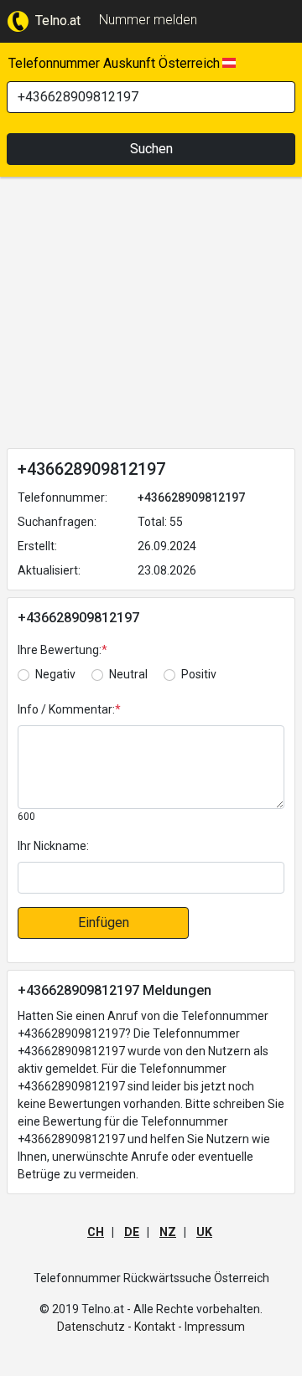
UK (204, 1232)
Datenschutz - (94, 1326)
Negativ (55, 674)
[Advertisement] (151, 315)
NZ (167, 1232)
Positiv (198, 674)
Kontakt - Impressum (189, 1326)
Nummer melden (148, 20)
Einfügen (103, 922)
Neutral (128, 674)
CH (95, 1232)
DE (131, 1232)
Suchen (151, 149)
